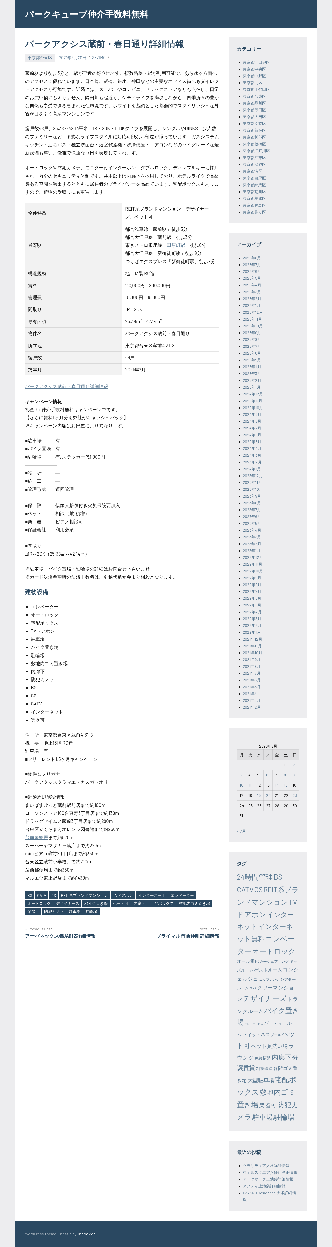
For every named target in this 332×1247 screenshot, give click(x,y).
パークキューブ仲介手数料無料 (87, 14)
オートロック (39, 903)
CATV (41, 895)
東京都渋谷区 (254, 164)
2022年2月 (252, 625)
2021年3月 (252, 700)
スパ (252, 988)
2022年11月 (252, 564)
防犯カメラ (54, 911)
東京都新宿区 (254, 130)
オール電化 (248, 961)
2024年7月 (252, 428)
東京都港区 (252, 171)
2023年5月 (252, 523)
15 (285, 785)
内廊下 (139, 903)
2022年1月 (252, 632)
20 (268, 795)
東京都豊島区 (254, 205)
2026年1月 (252, 305)
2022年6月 (252, 598)
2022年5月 (252, 605)
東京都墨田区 (254, 109)
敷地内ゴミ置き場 (194, 903)
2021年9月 (252, 659)
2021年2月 (252, 707)
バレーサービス (254, 1023)
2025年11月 (252, 319)
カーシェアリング (274, 961)
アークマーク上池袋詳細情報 (268, 1179)
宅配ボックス (162, 903)
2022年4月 (252, 611)
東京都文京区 (254, 123)
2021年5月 (252, 686)
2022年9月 (252, 577)
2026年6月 (252, 271)
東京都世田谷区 (256, 62)
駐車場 (74, 911)
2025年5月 (252, 359)
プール (276, 1035)
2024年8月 (252, 421)
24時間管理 (255, 877)
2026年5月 (252, 278)
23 (295, 795)
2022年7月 (252, 591)
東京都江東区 (254, 157)
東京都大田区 (254, 116)
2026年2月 (252, 298)
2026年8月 (252, 257)
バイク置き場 (96, 903)
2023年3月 (252, 536)
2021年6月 (252, 679)
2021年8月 (252, 666)
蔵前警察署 (36, 837)
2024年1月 (252, 468)
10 (241, 785)
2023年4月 (252, 530)
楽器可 (33, 911)
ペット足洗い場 (269, 1046)
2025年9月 (252, 332)
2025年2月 (252, 380)
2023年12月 (253, 475)
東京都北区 (252, 82)
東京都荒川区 (254, 191)
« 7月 (241, 831)
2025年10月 (253, 325)
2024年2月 (252, 462)
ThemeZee (86, 1233)
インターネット (152, 895)
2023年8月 (252, 502)
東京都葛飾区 (254, 198)
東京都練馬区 (254, 184)
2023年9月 (252, 496)
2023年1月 (252, 550)
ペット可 (120, 903)
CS (53, 895)
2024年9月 (252, 414)
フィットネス (256, 1034)
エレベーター (182, 895)
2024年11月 (252, 400)
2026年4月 (252, 285)
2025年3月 (252, 373)
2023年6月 (252, 516)
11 (249, 785)
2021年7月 (252, 673)
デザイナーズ (67, 903)
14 (277, 785)
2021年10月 (252, 652)
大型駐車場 (260, 1080)
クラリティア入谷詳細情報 (266, 1165)
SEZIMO (99, 57)
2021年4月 (252, 693)
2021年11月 (252, 645)
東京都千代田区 (256, 89)
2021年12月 (252, 639)
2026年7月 (252, 264)
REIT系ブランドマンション (84, 895)
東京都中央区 (254, 69)
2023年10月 (253, 489)
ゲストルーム (268, 969)
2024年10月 (253, 407)
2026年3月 (252, 291)
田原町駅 (176, 245)
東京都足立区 (254, 212)
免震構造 (262, 1057)
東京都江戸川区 (256, 150)
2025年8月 (252, 339)
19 (259, 795)
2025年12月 (253, 312)
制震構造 (264, 1068)
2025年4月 (252, 366)
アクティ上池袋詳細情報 (264, 1186)
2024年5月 (252, 441)
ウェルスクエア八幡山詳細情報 (270, 1172)
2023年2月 (252, 543)
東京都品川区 (254, 103)
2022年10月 (253, 571)
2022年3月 (252, 618)
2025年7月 (252, 346)
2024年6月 (252, 434)
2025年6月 (252, 353)
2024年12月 (253, 394)
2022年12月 (253, 557)
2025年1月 (252, 387)
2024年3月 (252, 455)
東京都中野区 (254, 75)
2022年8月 (252, 584)
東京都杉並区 (254, 137)
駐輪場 (91, 911)
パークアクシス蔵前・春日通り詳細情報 (66, 386)
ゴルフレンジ (269, 979)
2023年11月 (252, 482)
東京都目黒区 (254, 178)
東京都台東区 (39, 57)
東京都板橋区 (254, 144)
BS (29, 895)
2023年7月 (252, 509)
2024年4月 (252, 448)
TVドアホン (123, 895)
